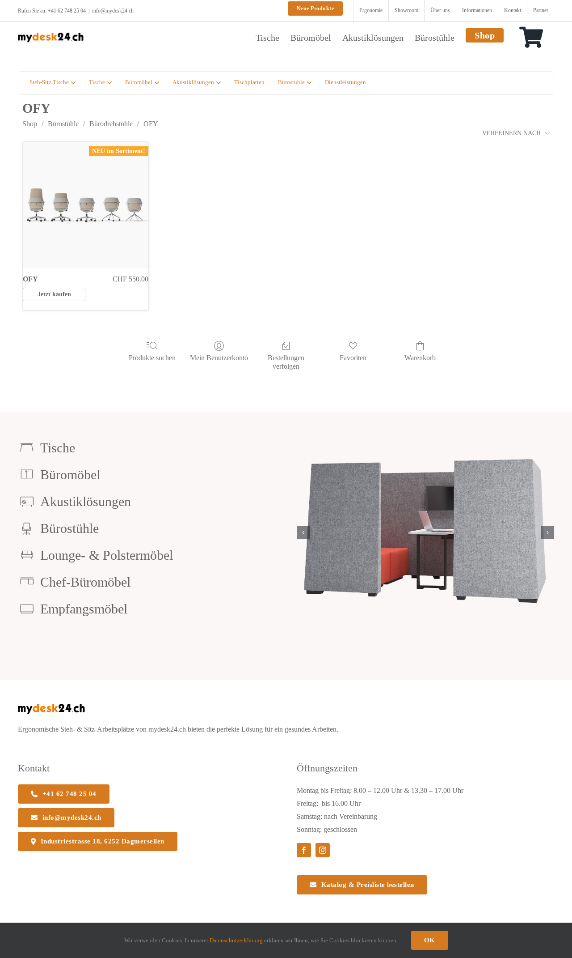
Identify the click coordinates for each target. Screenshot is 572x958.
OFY (150, 124)
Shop (29, 124)
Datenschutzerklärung (236, 940)
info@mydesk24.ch (113, 11)
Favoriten (353, 358)
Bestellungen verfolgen (286, 362)
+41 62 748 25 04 (67, 11)
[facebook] (304, 850)
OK (429, 940)
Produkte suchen (152, 358)
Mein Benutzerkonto (219, 358)
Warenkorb (420, 358)
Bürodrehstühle (111, 124)
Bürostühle (63, 124)
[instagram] (322, 850)
